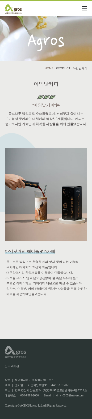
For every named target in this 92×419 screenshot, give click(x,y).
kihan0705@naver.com (70, 395)
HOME (49, 68)
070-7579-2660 (29, 395)
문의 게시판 (12, 366)
